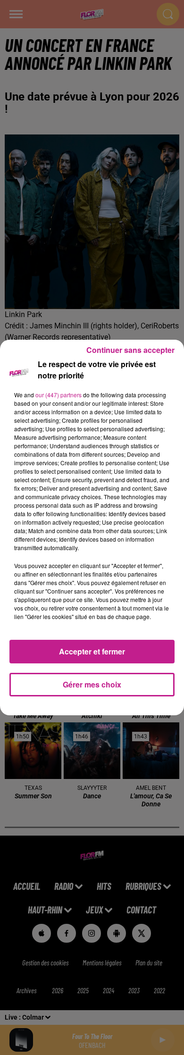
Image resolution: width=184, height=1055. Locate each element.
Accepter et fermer (92, 651)
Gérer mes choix (92, 684)
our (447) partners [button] (58, 395)
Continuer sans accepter (130, 349)
